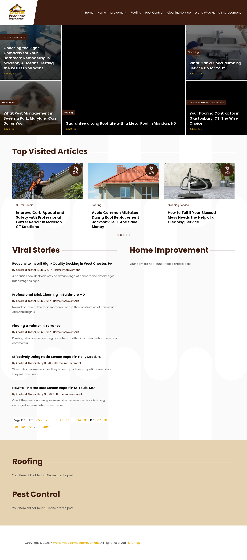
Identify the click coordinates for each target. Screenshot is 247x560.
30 (67, 420)
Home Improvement (112, 12)
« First (40, 420)
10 (56, 420)
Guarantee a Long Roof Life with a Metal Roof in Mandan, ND (121, 123)
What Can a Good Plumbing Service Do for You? (215, 66)
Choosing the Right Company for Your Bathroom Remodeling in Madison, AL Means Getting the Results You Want (29, 58)
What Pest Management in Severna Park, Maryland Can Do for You (30, 118)
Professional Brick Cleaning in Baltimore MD (48, 294)
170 (29, 427)
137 (99, 420)
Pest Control (154, 12)
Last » (46, 427)
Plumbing (193, 52)
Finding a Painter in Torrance (36, 325)
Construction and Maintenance (206, 102)
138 (105, 420)
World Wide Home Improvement (218, 12)
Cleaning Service (179, 12)
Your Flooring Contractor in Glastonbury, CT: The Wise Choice (214, 118)
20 (61, 420)
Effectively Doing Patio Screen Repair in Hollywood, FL (56, 356)
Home (89, 12)
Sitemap (134, 543)
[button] (118, 235)
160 (22, 427)
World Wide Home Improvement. (76, 543)
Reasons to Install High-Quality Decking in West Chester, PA (62, 263)
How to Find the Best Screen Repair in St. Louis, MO (53, 387)
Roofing (136, 12)
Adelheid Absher (26, 270)
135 (85, 420)
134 (78, 420)
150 (16, 427)
